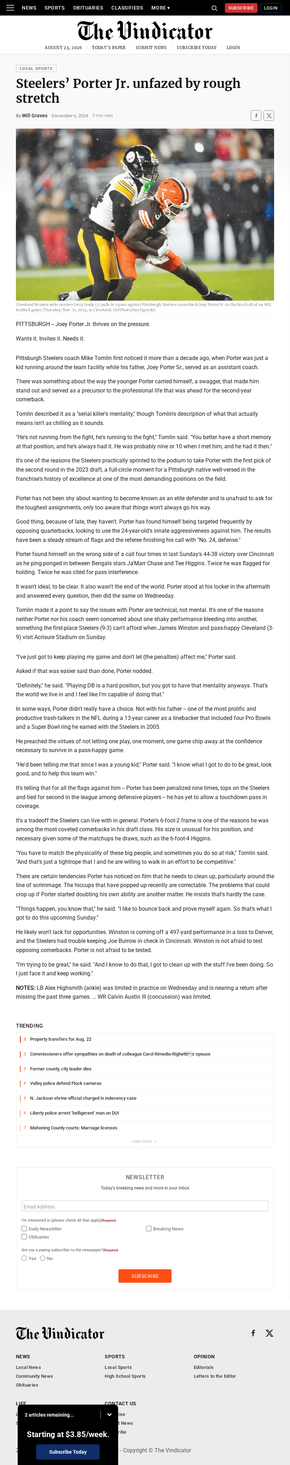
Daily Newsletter (45, 1228)
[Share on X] (269, 115)
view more (142, 1141)
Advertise (115, 1414)
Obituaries (88, 8)
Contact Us (120, 1403)
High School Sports (125, 1376)
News (29, 8)
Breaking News (168, 1228)
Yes (32, 1258)
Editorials (204, 1367)
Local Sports (36, 68)
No (50, 1258)
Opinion (204, 1356)
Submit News (151, 47)
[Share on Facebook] (256, 115)
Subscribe (241, 8)
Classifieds (127, 8)
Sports (54, 8)
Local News (28, 1367)
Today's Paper (109, 47)
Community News (34, 1376)
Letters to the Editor (215, 1376)
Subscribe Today (197, 47)
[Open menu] (10, 7)
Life (21, 1403)
